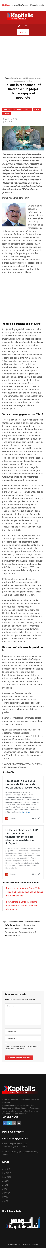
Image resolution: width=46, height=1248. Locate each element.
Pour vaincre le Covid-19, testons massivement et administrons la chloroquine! (21, 905)
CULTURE (6, 1193)
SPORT (5, 1185)
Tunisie (6, 113)
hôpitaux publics (11, 932)
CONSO (5, 1201)
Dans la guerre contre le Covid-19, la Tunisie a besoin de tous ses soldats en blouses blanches (25, 892)
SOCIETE (28, 110)
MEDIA (5, 1197)
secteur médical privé (13, 935)
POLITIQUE (17, 110)
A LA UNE (7, 110)
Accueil (7, 78)
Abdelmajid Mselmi (16, 921)
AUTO (4, 1189)
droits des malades (12, 928)
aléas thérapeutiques (13, 925)
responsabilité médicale (28, 932)
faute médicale (27, 928)
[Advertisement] (23, 299)
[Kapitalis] (23, 16)
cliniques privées (29, 925)
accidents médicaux (33, 921)
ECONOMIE (6, 1177)
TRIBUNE (37, 110)
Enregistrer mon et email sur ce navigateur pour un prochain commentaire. (23, 1047)
